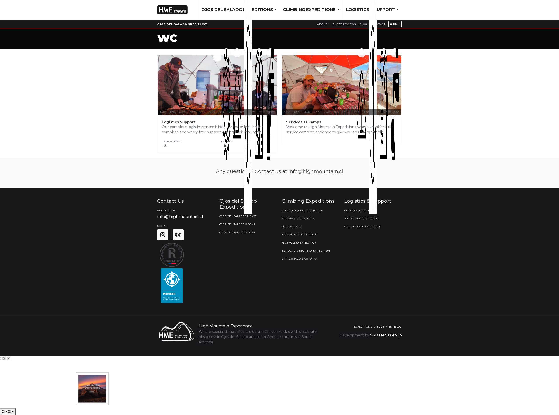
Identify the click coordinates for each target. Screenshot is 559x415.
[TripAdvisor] (178, 234)
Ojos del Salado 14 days (238, 216)
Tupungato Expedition (299, 234)
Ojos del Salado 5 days (237, 232)
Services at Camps (358, 210)
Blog (398, 326)
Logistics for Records (361, 218)
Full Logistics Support (362, 226)
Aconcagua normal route (302, 210)
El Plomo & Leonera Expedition (306, 250)
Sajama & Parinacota (298, 218)
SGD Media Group (386, 335)
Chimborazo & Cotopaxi (300, 258)
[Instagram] (162, 234)
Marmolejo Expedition (299, 242)
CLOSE (8, 412)
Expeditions (363, 326)
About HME (383, 326)
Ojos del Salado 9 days (237, 224)
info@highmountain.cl (180, 216)
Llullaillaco (292, 226)
